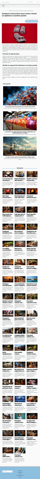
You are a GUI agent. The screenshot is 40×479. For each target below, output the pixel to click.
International (20, 472)
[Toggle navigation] (3, 6)
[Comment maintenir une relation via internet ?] (32, 191)
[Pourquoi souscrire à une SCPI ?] (32, 296)
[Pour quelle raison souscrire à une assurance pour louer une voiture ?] (20, 347)
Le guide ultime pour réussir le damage (20, 337)
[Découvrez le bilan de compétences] (32, 313)
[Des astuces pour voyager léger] (20, 226)
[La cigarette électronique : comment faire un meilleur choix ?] (32, 416)
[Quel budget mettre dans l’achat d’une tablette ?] (7, 399)
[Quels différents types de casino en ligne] (7, 450)
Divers (6, 10)
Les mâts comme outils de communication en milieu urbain (20, 157)
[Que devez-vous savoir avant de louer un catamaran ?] (32, 279)
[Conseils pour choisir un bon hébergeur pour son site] (20, 433)
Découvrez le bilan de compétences (31, 319)
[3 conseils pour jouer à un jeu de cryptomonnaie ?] (20, 279)
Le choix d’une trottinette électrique (7, 337)
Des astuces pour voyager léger (19, 233)
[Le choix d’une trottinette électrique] (7, 330)
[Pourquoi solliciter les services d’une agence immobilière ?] (32, 433)
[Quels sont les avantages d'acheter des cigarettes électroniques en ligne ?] (7, 433)
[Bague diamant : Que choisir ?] (20, 174)
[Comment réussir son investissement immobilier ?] (20, 296)
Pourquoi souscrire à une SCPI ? (32, 302)
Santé (20, 473)
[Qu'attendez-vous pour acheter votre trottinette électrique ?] (7, 416)
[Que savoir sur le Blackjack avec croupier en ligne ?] (7, 209)
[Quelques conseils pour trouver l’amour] (7, 279)
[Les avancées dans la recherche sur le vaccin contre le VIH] (20, 95)
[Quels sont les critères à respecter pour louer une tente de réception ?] (7, 364)
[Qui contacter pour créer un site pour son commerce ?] (20, 313)
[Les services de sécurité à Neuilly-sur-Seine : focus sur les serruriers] (7, 174)
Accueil (3, 10)
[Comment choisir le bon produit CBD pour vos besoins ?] (32, 347)
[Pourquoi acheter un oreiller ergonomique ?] (20, 450)
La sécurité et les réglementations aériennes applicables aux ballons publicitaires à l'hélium (20, 132)
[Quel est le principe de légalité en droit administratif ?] (20, 243)
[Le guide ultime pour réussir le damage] (20, 330)
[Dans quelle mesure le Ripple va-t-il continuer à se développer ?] (32, 262)
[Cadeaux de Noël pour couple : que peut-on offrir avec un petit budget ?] (32, 364)
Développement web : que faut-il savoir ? (20, 197)
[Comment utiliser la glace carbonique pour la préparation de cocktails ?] (32, 381)
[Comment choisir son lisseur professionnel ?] (20, 262)
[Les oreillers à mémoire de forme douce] (32, 399)
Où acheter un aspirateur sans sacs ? (20, 371)
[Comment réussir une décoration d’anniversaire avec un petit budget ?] (7, 313)
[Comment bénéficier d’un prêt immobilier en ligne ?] (7, 226)
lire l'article (28, 57)
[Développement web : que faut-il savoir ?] (20, 191)
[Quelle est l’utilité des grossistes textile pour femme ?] (7, 262)
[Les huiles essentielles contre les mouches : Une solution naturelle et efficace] (7, 243)
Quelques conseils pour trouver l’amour (7, 285)
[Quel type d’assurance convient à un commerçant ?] (7, 191)
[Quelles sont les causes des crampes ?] (32, 174)
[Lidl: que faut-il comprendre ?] (20, 209)
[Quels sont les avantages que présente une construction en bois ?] (32, 243)
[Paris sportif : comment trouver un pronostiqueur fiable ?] (32, 209)
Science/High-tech (20, 475)
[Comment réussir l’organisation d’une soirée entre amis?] (20, 381)
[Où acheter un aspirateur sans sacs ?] (20, 364)
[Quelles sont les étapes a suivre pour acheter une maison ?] (7, 296)
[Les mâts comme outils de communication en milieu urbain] (20, 146)
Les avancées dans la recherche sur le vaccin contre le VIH (20, 106)
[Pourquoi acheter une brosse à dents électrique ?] (20, 416)
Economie (20, 470)
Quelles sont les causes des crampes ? (32, 180)
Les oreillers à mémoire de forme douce (31, 405)
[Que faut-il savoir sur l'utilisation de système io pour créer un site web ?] (20, 399)
